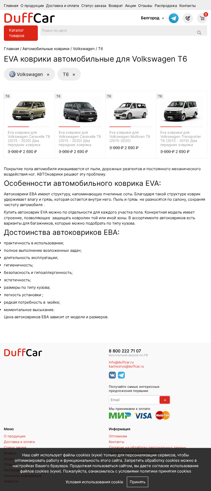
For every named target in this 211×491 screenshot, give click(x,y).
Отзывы (145, 6)
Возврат (116, 6)
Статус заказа (93, 6)
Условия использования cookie (94, 481)
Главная (11, 6)
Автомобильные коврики (45, 48)
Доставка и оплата (62, 6)
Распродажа (166, 6)
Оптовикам (118, 436)
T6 (69, 74)
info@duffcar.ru (121, 362)
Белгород (150, 17)
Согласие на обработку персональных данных (147, 447)
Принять (137, 481)
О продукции (32, 6)
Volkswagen (84, 48)
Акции (130, 6)
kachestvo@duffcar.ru (126, 366)
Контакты (187, 6)
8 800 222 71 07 (125, 351)
